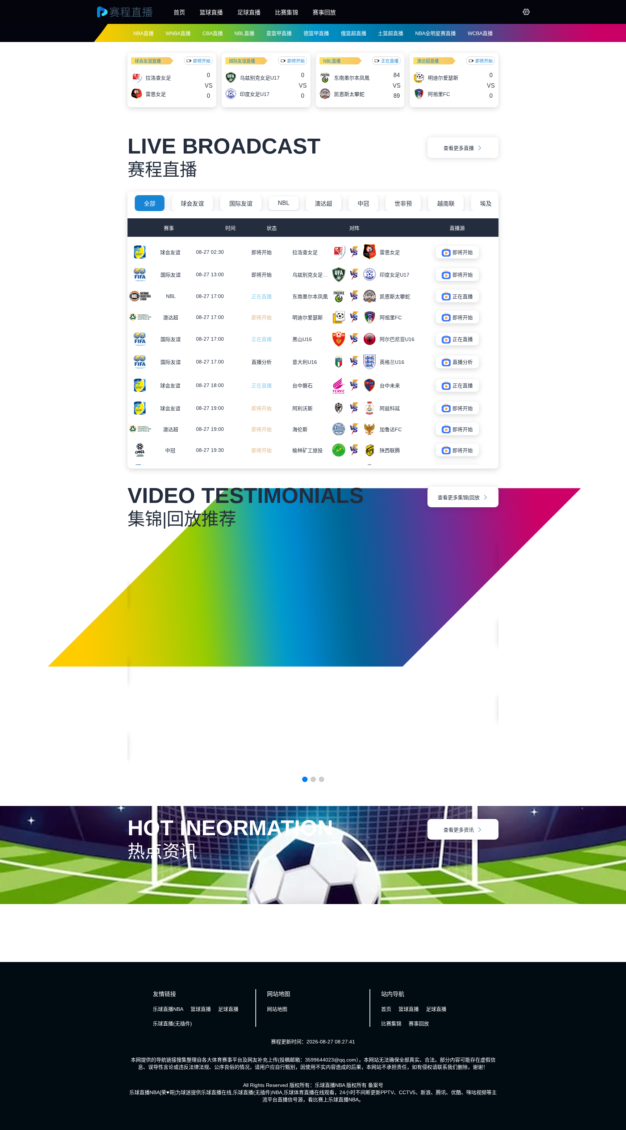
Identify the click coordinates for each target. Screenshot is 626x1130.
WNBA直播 (178, 33)
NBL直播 (244, 33)
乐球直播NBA (168, 1009)
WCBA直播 (480, 33)
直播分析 (261, 362)
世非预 (403, 204)
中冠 (363, 204)
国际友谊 (241, 204)
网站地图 (277, 1009)
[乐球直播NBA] (132, 12)
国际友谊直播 (242, 61)
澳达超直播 (428, 61)
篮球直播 (211, 12)
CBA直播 (213, 33)
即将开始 (261, 252)
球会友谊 (192, 204)
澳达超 (323, 204)
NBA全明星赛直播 (435, 33)
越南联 (446, 204)
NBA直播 (143, 33)
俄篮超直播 (353, 33)
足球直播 (248, 12)
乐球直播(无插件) (172, 1023)
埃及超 (488, 204)
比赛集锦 (286, 12)
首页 (179, 12)
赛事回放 (324, 12)
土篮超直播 (390, 33)
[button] (305, 779)
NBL (283, 203)
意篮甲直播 (279, 33)
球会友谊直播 (148, 61)
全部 (149, 204)
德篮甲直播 (316, 33)
